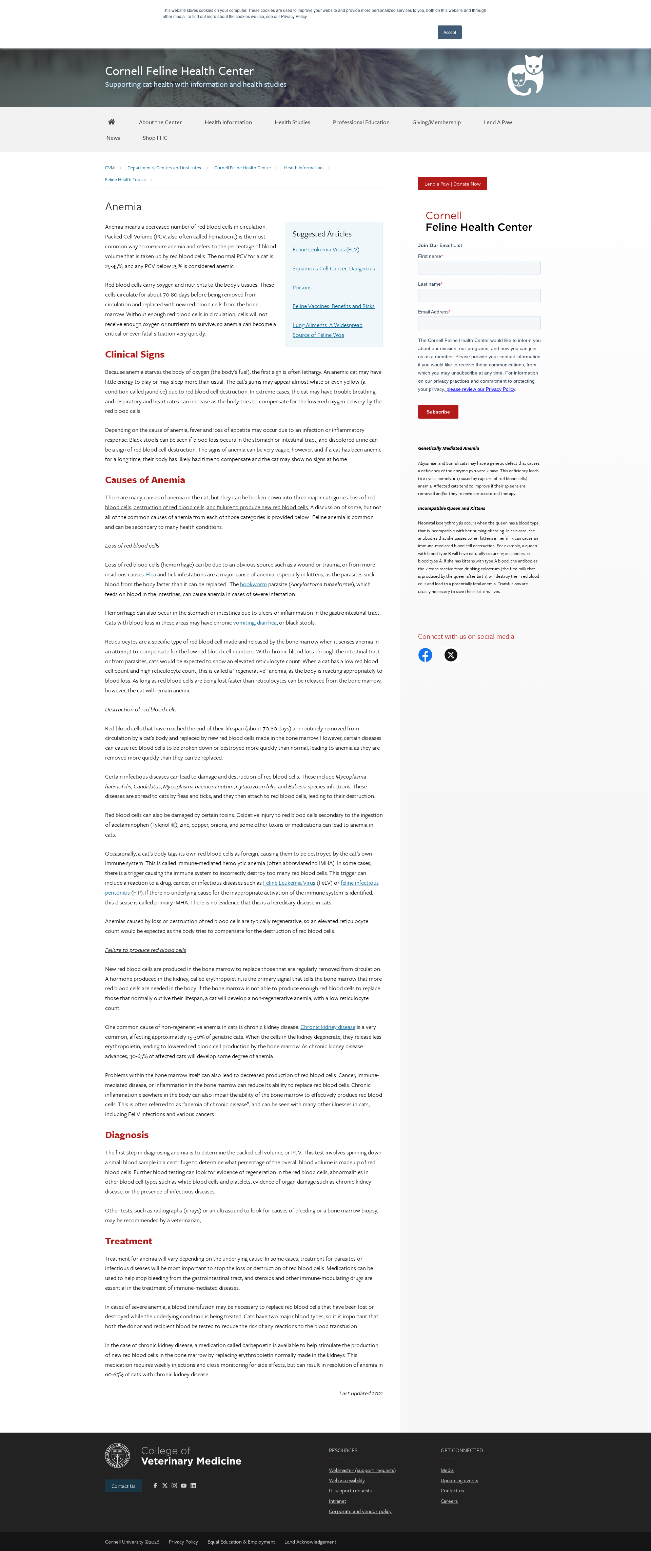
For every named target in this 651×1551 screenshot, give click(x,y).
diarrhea (267, 622)
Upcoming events (459, 1480)
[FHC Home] (111, 122)
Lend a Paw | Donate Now (453, 183)
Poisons (302, 287)
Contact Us (123, 1486)
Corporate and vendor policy (360, 1511)
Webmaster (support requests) (362, 1470)
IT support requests (350, 1490)
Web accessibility (347, 1480)
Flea (151, 574)
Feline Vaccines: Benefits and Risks (334, 306)
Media (447, 1470)
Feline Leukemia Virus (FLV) (326, 249)
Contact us (452, 1490)
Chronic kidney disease (327, 1026)
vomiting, (244, 622)
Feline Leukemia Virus (289, 882)
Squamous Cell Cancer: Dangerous (334, 268)
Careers (449, 1501)
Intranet (337, 1501)
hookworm (253, 584)
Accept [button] (449, 32)
